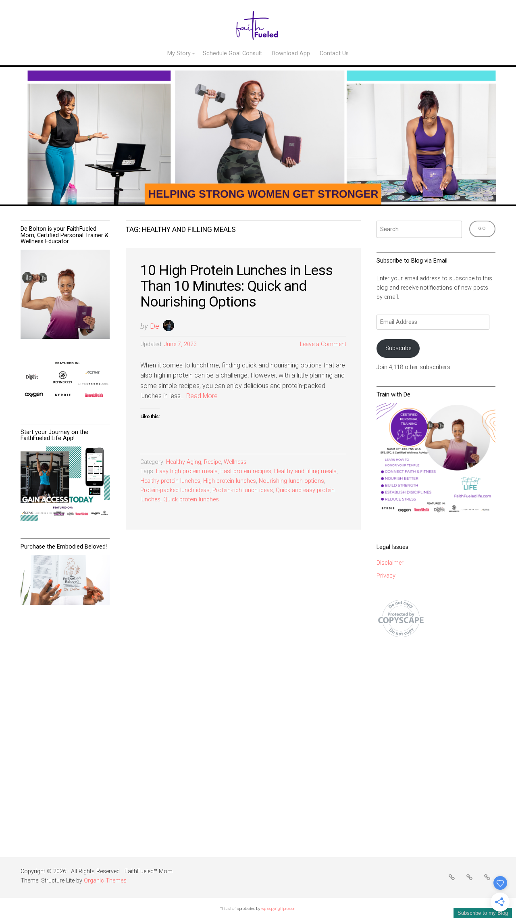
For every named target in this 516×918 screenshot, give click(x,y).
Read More (202, 396)
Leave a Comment (323, 344)
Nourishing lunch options (291, 481)
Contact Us (334, 53)
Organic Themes (105, 880)
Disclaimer (390, 562)
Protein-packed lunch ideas (175, 490)
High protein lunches (229, 481)
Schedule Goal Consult (232, 53)
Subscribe (398, 348)
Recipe (212, 462)
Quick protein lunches (191, 499)
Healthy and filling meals (305, 471)
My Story (179, 53)
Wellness (235, 462)
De (154, 326)
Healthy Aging (183, 462)
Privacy (386, 575)
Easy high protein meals (187, 471)
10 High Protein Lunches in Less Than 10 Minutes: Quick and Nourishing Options (236, 286)
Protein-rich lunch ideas (242, 490)
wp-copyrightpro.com (278, 908)
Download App (291, 53)
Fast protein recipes (246, 471)
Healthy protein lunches (170, 481)
